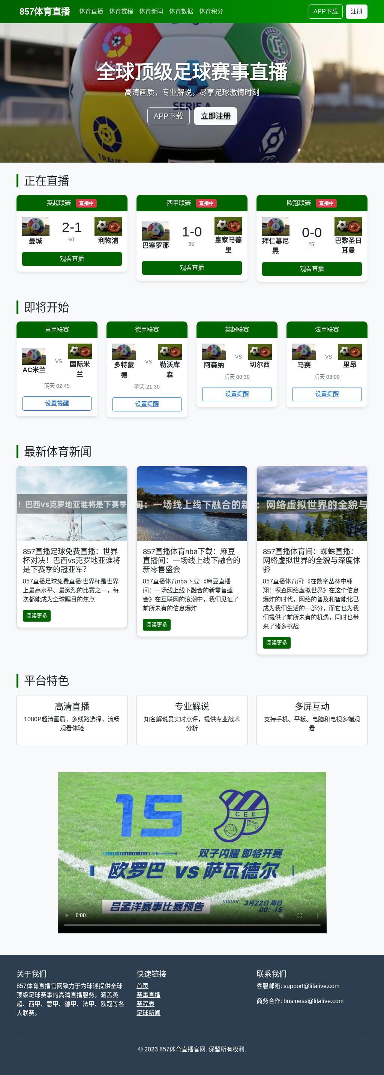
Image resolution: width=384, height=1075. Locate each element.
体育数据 (181, 11)
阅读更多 (36, 616)
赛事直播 (148, 995)
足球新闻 (148, 1013)
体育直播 (91, 11)
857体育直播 (45, 11)
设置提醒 (57, 403)
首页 (142, 986)
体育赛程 (121, 11)
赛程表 (145, 1004)
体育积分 (211, 11)
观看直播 (72, 259)
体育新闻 (151, 11)
